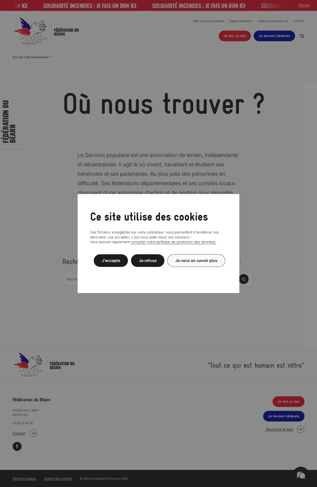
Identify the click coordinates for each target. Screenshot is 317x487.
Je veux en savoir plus (196, 260)
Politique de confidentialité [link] (158, 272)
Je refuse (148, 260)
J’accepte (111, 260)
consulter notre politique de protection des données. (173, 242)
